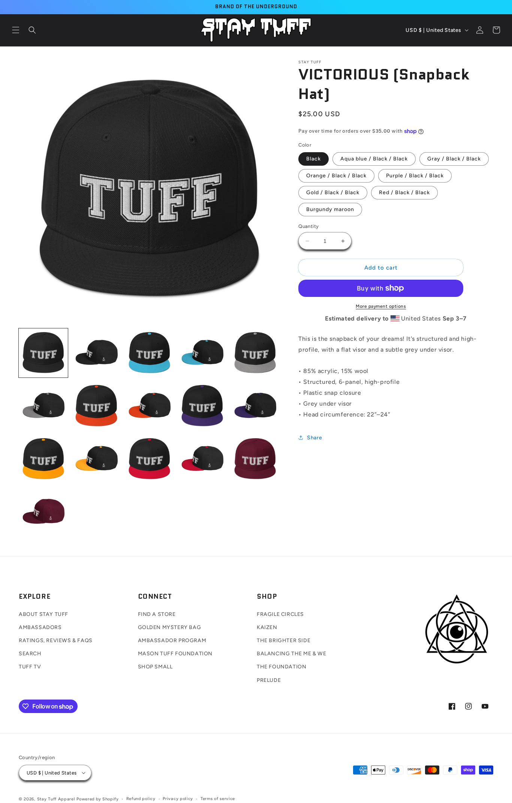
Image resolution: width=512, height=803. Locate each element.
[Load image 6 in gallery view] (43, 405)
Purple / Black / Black (415, 175)
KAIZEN (267, 627)
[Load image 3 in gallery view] (149, 353)
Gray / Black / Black (454, 159)
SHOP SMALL (155, 667)
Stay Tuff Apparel (56, 799)
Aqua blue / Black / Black (374, 159)
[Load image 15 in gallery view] (255, 459)
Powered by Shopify (97, 799)
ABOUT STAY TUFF (43, 614)
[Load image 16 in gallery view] (43, 511)
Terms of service (218, 798)
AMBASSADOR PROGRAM (172, 640)
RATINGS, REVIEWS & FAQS (56, 640)
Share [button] (314, 437)
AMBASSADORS (40, 627)
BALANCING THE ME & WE (291, 653)
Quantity (308, 226)
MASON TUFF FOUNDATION (175, 653)
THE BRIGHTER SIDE (283, 640)
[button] (15, 30)
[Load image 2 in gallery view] (96, 353)
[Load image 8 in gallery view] (149, 405)
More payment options (381, 306)
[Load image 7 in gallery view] (96, 405)
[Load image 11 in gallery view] (43, 459)
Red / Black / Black (404, 192)
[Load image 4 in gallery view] (202, 353)
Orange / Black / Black (336, 175)
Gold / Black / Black (332, 192)
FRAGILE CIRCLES (280, 614)
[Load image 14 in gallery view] (202, 459)
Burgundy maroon (330, 209)
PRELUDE (269, 680)
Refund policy (141, 798)
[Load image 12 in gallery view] (96, 459)
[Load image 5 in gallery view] (255, 353)
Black (313, 159)
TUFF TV (30, 667)
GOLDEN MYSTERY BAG (169, 627)
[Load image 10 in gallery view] (255, 405)
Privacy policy (178, 798)
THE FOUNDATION (281, 667)
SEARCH (30, 653)
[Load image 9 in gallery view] (202, 405)
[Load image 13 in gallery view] (149, 459)
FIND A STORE (157, 614)
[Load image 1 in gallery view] (43, 353)
